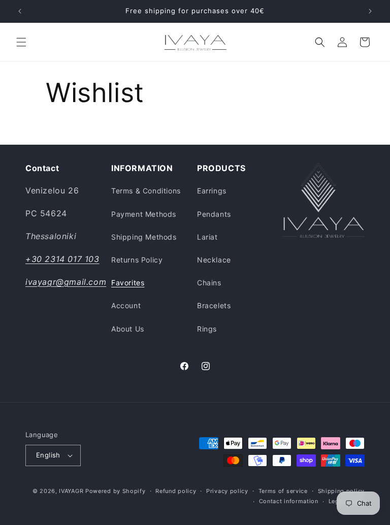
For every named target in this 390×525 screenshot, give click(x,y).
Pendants (214, 214)
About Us (127, 328)
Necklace (214, 259)
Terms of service (283, 491)
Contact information (288, 501)
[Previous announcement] (20, 11)
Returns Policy (136, 259)
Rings (207, 328)
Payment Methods (143, 214)
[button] (21, 42)
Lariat (207, 237)
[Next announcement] (370, 11)
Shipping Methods (144, 237)
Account (126, 305)
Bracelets (214, 305)
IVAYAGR (71, 491)
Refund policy (175, 491)
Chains (209, 282)
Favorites (127, 282)
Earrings (211, 190)
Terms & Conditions (146, 190)
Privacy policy (227, 491)
